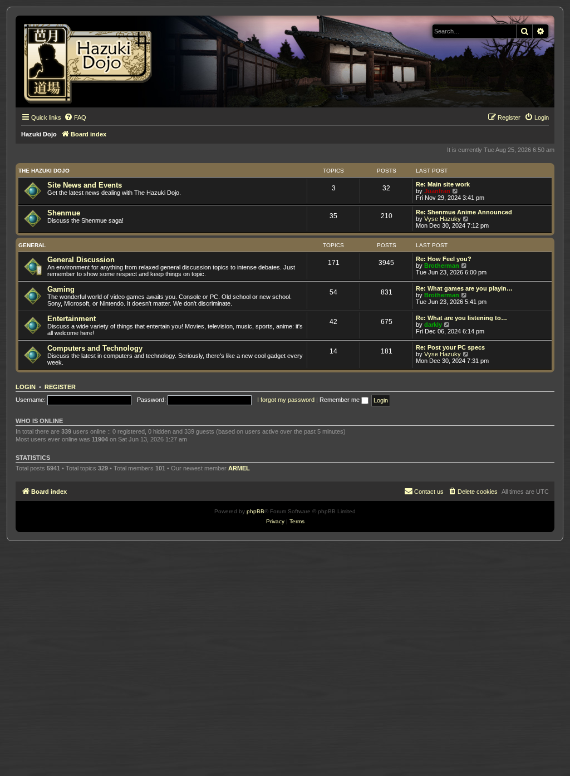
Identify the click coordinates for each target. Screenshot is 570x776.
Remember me (340, 399)
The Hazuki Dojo (44, 171)
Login (26, 387)
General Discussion (81, 260)
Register (60, 387)
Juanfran (437, 191)
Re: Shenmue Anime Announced (464, 212)
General (32, 245)
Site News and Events (84, 185)
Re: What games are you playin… (464, 288)
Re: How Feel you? (443, 259)
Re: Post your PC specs (450, 347)
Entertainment (71, 319)
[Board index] (91, 61)
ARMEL (239, 468)
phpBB (255, 511)
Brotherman (441, 265)
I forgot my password (286, 399)
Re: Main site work (443, 184)
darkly (433, 324)
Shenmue (63, 213)
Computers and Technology (94, 348)
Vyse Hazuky (442, 218)
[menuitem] (75, 117)
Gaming (61, 289)
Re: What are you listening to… (461, 318)
